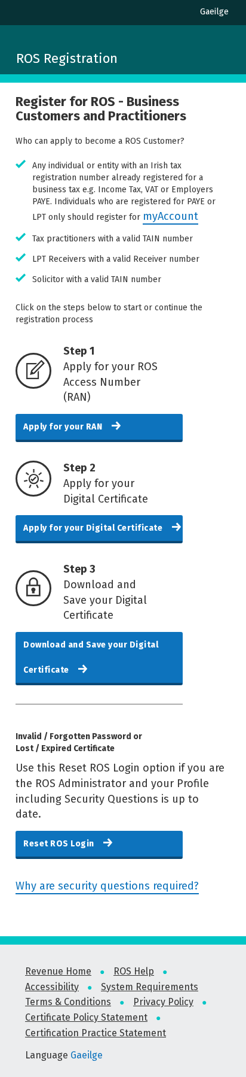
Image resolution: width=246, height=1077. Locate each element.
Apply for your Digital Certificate (94, 528)
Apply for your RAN (63, 427)
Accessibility (52, 987)
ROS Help (133, 971)
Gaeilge (214, 12)
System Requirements (149, 987)
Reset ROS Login (59, 844)
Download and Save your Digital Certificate (90, 657)
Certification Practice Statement (95, 1033)
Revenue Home (58, 971)
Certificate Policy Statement (86, 1017)
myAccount (170, 216)
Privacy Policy (163, 1002)
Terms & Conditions (68, 1002)
